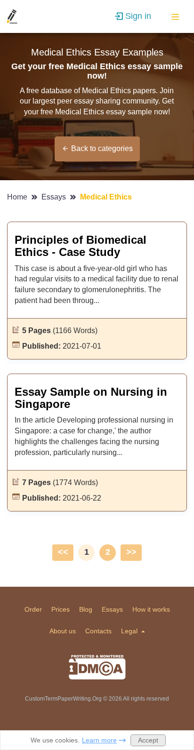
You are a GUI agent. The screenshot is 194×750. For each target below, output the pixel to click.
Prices (60, 609)
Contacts (98, 631)
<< (63, 552)
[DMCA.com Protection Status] (97, 667)
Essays (54, 197)
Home (18, 197)
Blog (85, 609)
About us (62, 631)
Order (33, 609)
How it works (151, 609)
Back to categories (102, 148)
